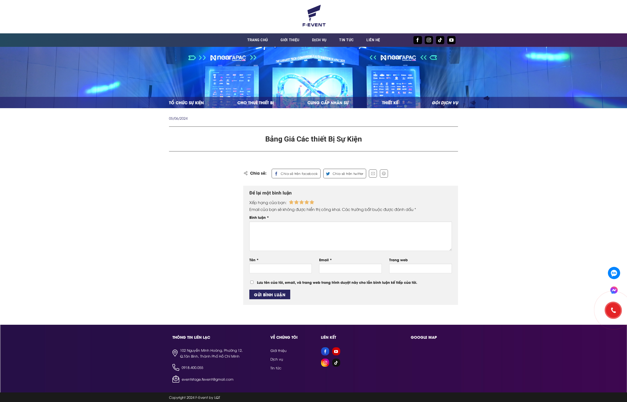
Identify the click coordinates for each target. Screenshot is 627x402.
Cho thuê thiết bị (255, 102)
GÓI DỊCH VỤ (445, 102)
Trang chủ (257, 40)
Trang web (398, 259)
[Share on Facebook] (296, 173)
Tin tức (346, 40)
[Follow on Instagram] (429, 40)
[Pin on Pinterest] (384, 173)
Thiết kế (390, 102)
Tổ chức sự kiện (186, 102)
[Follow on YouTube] (451, 40)
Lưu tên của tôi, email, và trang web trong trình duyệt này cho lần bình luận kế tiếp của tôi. (337, 282)
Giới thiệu (289, 40)
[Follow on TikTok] (440, 40)
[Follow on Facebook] (417, 40)
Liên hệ (373, 40)
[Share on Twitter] (344, 173)
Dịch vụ (319, 40)
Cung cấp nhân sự (328, 102)
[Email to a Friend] (373, 173)
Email (325, 259)
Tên (254, 259)
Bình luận (259, 217)
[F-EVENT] (313, 16)
